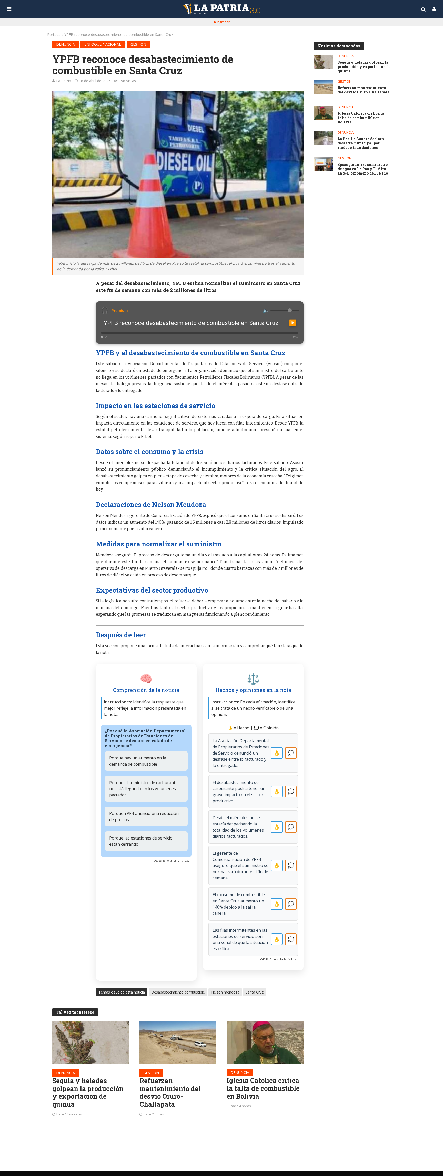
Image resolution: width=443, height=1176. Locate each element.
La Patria (63, 80)
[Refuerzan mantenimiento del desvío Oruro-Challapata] (177, 1042)
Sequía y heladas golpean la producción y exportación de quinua (88, 1092)
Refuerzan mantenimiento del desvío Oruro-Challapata (170, 1092)
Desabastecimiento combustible (178, 992)
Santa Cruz (255, 992)
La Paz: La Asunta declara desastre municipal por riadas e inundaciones (361, 143)
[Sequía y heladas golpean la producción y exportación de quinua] (90, 1042)
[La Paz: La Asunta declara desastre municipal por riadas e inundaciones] (323, 138)
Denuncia (65, 44)
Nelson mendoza (225, 992)
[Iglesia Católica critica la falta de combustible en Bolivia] (265, 1042)
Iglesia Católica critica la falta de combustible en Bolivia (263, 1088)
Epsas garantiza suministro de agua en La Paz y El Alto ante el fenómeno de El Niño (363, 168)
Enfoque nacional (102, 44)
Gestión (138, 44)
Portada (54, 34)
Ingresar (223, 22)
